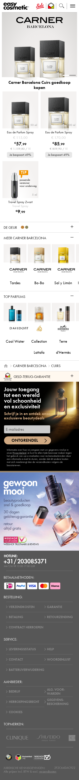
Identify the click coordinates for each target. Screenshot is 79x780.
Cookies (15, 712)
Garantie (54, 607)
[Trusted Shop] (51, 6)
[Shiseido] (48, 738)
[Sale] (40, 6)
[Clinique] (17, 738)
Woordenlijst (59, 660)
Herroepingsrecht (24, 702)
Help (50, 649)
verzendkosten (47, 771)
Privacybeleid (19, 452)
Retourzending (60, 617)
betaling (16, 617)
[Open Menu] (17, 6)
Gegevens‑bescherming (58, 702)
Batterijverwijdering (26, 670)
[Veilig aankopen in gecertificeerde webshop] (42, 757)
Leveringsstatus (22, 649)
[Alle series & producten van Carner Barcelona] (39, 22)
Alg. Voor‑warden (56, 692)
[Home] (6, 366)
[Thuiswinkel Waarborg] (23, 757)
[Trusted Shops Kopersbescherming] (9, 757)
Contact (16, 660)
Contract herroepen (26, 627)
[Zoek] (61, 6)
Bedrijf (14, 692)
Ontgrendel (25, 440)
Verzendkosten (22, 607)
